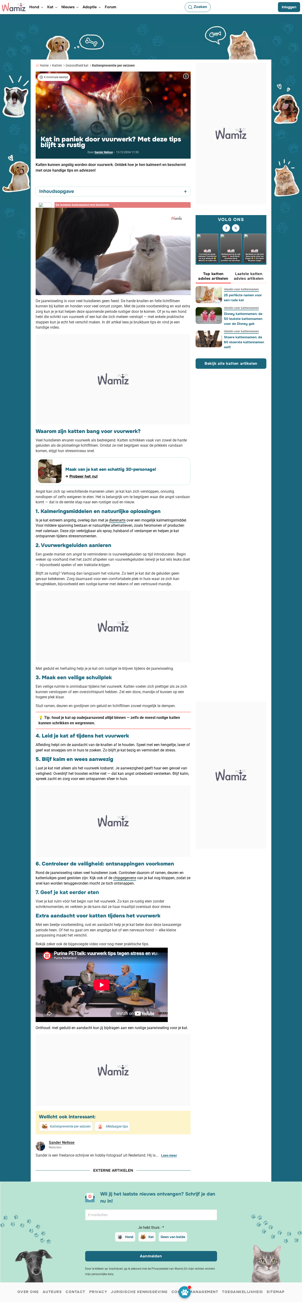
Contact (75, 1291)
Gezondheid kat (77, 65)
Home (44, 65)
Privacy (98, 1291)
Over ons (28, 1291)
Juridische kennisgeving (139, 1291)
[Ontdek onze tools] (185, 1292)
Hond (129, 1237)
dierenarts (117, 520)
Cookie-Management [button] (195, 1291)
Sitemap (276, 1291)
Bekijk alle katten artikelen (231, 363)
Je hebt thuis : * (151, 1227)
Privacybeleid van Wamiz (167, 1268)
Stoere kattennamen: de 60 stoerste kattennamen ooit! (244, 342)
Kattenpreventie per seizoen (113, 65)
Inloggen (289, 7)
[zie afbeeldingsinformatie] (186, 76)
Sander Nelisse (103, 152)
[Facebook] (226, 228)
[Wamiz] (13, 7)
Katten (57, 65)
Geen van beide (173, 1237)
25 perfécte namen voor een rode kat (243, 297)
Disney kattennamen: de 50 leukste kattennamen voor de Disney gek (243, 319)
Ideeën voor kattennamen (241, 289)
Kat (151, 1237)
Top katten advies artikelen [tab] (213, 276)
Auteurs (52, 1291)
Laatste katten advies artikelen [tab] (249, 276)
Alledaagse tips (117, 1126)
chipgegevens (124, 878)
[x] (235, 228)
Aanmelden (151, 1256)
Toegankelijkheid (242, 1291)
